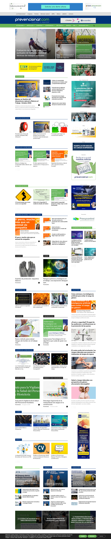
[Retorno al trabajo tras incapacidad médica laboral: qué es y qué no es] (23, 156)
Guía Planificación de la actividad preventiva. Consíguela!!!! (39, 367)
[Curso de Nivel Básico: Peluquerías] (23, 420)
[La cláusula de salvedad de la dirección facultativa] (28, 520)
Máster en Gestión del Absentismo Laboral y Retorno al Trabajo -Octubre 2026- (26, 101)
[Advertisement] (42, 177)
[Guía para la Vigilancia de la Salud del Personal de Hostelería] (27, 390)
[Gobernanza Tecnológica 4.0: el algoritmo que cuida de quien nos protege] (55, 328)
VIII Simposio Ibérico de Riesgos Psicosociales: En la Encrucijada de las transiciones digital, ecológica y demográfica (26, 483)
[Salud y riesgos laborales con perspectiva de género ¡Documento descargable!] (83, 393)
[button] (94, 25)
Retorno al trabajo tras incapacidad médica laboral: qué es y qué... (23, 164)
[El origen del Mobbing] (86, 36)
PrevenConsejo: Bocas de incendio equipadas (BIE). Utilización (21, 135)
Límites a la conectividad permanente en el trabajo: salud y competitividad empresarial (59, 82)
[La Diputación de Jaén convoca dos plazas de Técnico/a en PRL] (23, 448)
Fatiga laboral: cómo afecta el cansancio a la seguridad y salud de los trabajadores (59, 243)
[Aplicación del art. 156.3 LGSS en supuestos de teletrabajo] (46, 491)
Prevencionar (18, 282)
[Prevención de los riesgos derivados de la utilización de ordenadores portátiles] (47, 97)
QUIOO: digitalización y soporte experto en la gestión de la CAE (89, 258)
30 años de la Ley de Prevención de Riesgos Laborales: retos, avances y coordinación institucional (86, 497)
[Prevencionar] (32, 20)
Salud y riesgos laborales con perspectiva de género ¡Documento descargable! (81, 382)
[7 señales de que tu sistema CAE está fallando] (90, 235)
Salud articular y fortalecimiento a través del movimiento (59, 228)
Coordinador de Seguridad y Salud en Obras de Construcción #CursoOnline (41, 429)
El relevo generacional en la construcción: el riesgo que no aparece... (41, 164)
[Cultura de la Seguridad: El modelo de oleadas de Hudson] (41, 195)
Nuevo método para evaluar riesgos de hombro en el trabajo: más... (26, 341)
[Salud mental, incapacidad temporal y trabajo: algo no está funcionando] (59, 195)
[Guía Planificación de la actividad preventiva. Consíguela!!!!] (41, 359)
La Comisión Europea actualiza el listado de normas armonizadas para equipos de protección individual (83, 483)
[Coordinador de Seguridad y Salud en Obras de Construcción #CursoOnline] (41, 420)
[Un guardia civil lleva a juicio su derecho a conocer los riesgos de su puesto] (46, 497)
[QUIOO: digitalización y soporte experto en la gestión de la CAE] (90, 252)
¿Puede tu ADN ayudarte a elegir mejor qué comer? (59, 234)
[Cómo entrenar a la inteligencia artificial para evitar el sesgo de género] (83, 307)
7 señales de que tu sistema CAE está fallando (90, 240)
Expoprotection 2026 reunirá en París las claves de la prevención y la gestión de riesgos (31, 491)
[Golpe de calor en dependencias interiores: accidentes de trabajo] (55, 479)
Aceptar (83, 536)
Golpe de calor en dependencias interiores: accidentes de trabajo (54, 484)
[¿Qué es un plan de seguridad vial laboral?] (23, 298)
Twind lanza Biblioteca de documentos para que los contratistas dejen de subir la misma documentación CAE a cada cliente (77, 259)
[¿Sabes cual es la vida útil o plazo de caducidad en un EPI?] (66, 36)
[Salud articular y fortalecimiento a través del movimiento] (47, 228)
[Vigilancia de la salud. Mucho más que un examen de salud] (47, 105)
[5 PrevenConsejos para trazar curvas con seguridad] (23, 195)
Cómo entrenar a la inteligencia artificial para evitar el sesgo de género (82, 296)
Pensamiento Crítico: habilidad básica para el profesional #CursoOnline (59, 429)
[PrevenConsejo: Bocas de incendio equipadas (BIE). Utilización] (23, 127)
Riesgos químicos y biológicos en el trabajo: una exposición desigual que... (55, 280)
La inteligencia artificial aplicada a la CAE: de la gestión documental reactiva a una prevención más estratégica (77, 242)
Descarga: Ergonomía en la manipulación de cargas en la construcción (53, 402)
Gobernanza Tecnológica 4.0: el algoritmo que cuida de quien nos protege (55, 341)
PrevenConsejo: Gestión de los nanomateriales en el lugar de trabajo (59, 367)
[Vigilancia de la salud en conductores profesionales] (86, 51)
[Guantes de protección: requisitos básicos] (27, 268)
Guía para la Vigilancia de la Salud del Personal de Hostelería (27, 402)
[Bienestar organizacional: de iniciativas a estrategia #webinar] (18, 503)
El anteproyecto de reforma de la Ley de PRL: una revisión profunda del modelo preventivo (87, 491)
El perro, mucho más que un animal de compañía (25, 238)
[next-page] (18, 112)
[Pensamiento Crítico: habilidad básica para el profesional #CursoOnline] (59, 420)
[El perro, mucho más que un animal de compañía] (27, 226)
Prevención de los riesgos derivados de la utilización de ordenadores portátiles (59, 97)
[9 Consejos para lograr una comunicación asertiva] (59, 127)
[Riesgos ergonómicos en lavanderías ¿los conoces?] (55, 520)
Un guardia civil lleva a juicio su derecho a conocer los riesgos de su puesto (58, 497)
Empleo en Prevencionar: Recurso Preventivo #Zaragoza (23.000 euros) (59, 457)
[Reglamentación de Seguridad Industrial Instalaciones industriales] (74, 503)
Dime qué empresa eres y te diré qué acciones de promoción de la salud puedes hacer (60, 221)
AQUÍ (32, 536)
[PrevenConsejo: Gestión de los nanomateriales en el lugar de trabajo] (59, 359)
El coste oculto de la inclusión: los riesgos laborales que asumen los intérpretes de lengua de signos (83, 352)
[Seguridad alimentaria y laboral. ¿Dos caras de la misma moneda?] (59, 156)
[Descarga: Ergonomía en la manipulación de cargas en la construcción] (55, 390)
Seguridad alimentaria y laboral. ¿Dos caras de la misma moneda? (59, 164)
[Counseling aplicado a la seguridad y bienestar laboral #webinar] (18, 497)
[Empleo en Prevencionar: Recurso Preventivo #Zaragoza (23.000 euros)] (59, 448)
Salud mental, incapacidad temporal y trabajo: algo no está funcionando (59, 204)
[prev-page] (16, 112)
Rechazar (92, 536)
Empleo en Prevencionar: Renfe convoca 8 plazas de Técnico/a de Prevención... (41, 457)
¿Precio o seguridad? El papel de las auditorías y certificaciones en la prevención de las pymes (83, 324)
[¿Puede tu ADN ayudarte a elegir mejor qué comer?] (47, 236)
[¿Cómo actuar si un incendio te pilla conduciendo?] (41, 298)
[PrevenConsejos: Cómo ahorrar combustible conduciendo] (59, 298)
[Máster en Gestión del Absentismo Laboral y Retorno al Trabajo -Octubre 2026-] (27, 88)
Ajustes (101, 536)
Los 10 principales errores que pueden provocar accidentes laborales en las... (23, 367)
